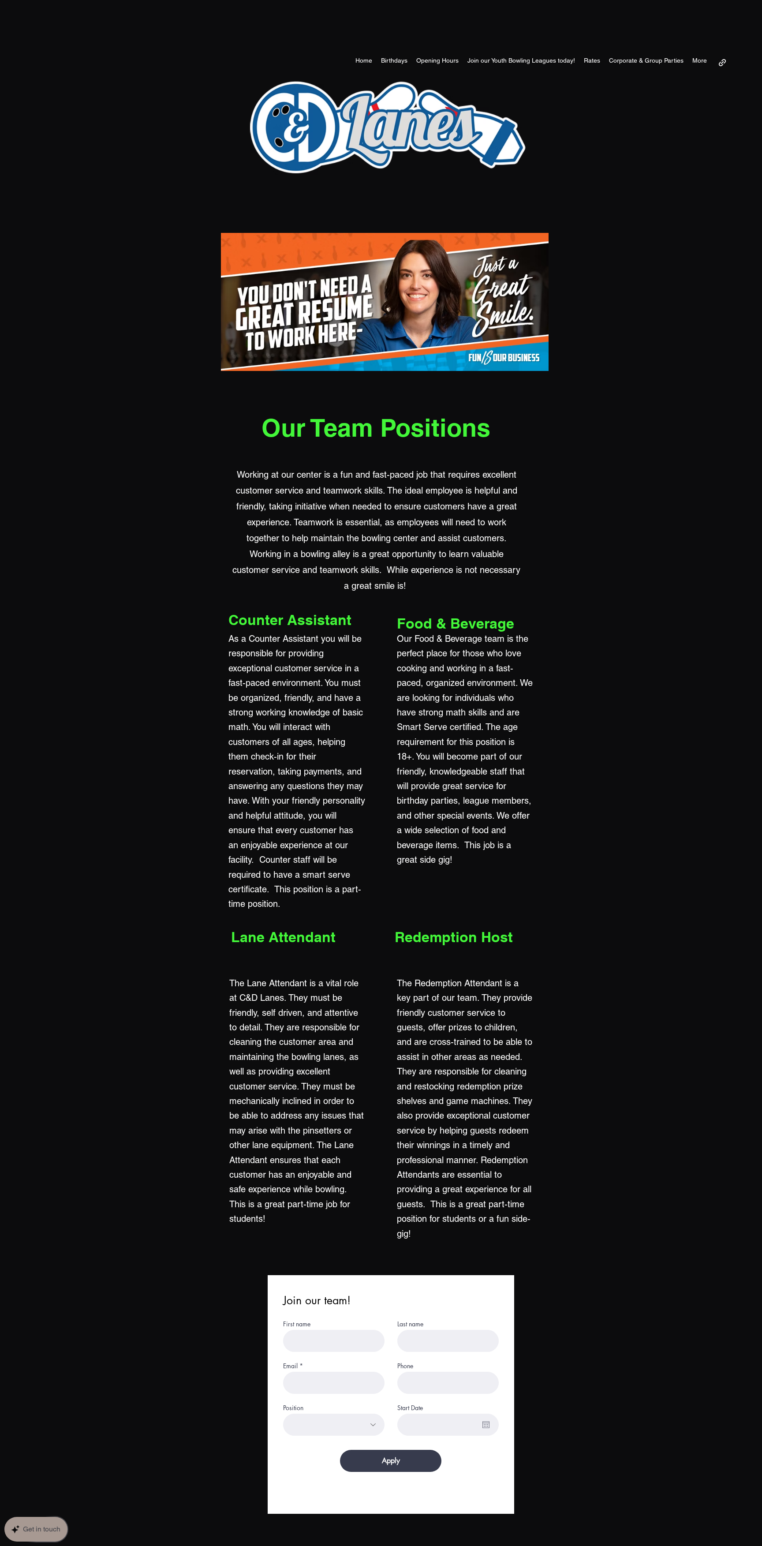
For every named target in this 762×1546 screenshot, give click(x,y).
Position (293, 1408)
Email (290, 1366)
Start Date (410, 1408)
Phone (405, 1366)
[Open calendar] (485, 1424)
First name (296, 1324)
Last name (410, 1324)
